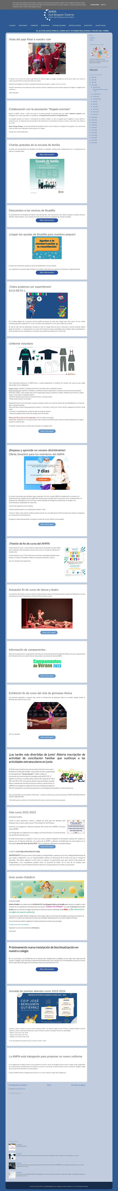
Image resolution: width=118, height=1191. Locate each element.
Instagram (92, 38)
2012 (93, 142)
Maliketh (69, 1186)
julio (94, 101)
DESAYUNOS (23, 25)
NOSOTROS (88, 25)
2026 (93, 77)
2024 (93, 82)
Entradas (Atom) (20, 1089)
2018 (93, 127)
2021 (93, 120)
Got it (103, 5)
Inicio (49, 1085)
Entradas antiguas (78, 1085)
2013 (93, 140)
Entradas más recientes (18, 1085)
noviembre (96, 94)
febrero (95, 111)
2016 (93, 132)
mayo (94, 106)
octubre (95, 96)
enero (94, 114)
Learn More (94, 5)
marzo (95, 109)
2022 (93, 117)
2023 (93, 85)
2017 (93, 130)
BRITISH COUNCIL (75, 25)
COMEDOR (34, 25)
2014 (93, 137)
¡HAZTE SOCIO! (100, 25)
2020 (93, 122)
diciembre (96, 87)
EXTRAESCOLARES (59, 25)
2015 (93, 135)
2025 (93, 80)
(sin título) (19, 1144)
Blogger (86, 1186)
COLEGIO (12, 25)
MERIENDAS (45, 25)
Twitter (91, 40)
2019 (93, 125)
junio (94, 104)
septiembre (96, 99)
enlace (25, 506)
